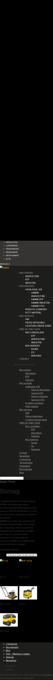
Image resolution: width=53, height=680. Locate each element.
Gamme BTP (37, 299)
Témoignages (12, 249)
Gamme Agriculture (40, 390)
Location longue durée (38, 326)
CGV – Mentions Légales (18, 654)
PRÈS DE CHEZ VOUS (29, 329)
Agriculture (32, 276)
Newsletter (12, 242)
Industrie (30, 283)
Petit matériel (33, 312)
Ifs (32, 352)
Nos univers (26, 273)
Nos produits (26, 286)
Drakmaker (47, 675)
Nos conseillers (34, 332)
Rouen (34, 349)
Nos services (26, 316)
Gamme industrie (40, 302)
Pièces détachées (35, 322)
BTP (27, 279)
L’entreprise (12, 246)
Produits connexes (36, 309)
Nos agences (32, 345)
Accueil (3, 481)
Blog (8, 259)
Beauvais (36, 355)
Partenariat (12, 252)
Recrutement (12, 255)
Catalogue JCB (33, 289)
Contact (24, 359)
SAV (27, 319)
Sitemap (10, 657)
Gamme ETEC (38, 306)
